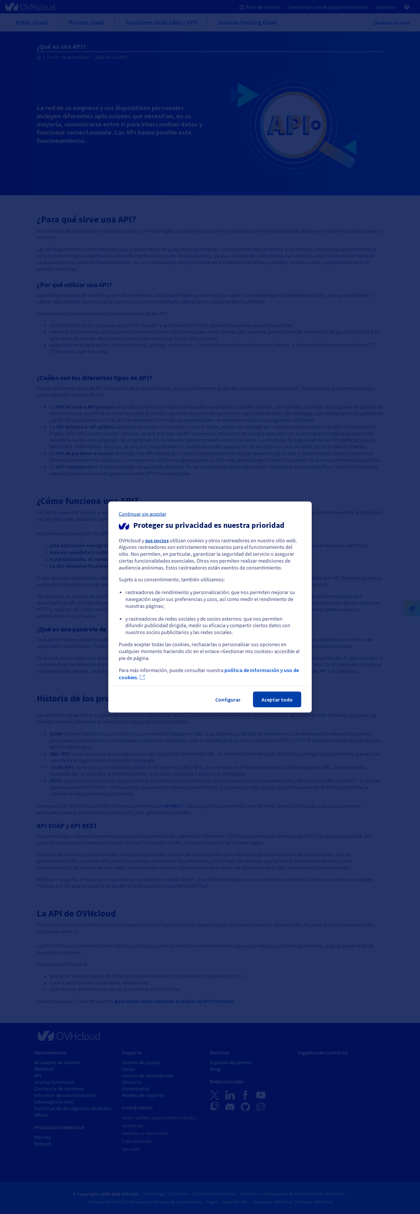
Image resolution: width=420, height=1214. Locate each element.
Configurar (228, 699)
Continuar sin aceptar (142, 513)
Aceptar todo (277, 699)
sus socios (157, 540)
